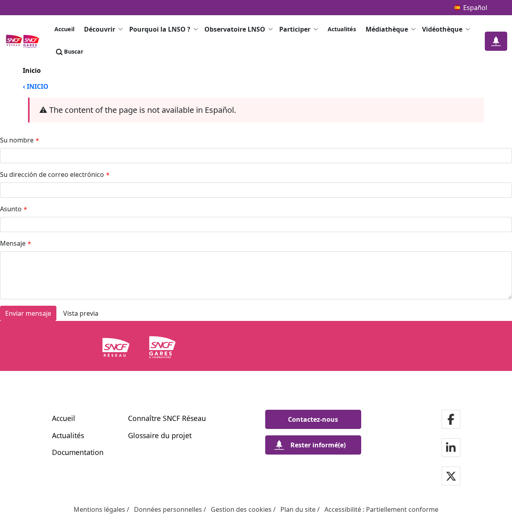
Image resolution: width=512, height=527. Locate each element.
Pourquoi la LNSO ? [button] (159, 29)
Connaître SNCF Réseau (167, 418)
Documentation (78, 452)
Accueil (64, 29)
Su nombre (19, 140)
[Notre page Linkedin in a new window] (451, 448)
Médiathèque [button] (387, 29)
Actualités (342, 29)
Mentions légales (99, 509)
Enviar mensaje (28, 313)
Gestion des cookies (241, 509)
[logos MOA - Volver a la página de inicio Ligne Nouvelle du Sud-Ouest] (25, 41)
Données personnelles (168, 509)
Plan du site (298, 509)
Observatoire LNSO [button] (234, 29)
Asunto (13, 209)
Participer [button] (294, 29)
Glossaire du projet (160, 435)
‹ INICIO (35, 86)
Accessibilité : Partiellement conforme (381, 509)
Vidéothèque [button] (442, 29)
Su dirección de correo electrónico (55, 174)
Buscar (74, 51)
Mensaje (15, 243)
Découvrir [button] (99, 29)
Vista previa (80, 313)
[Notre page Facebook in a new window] (451, 420)
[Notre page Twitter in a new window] (451, 477)
